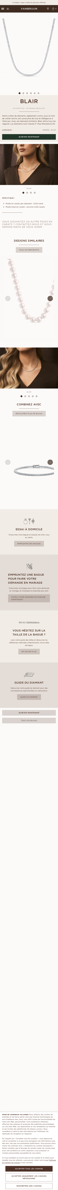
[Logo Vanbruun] (29, 9)
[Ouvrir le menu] (2, 8)
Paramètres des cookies (29, 1186)
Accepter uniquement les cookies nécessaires (29, 1177)
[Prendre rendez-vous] (48, 8)
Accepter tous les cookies (29, 1169)
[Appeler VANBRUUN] (8, 8)
